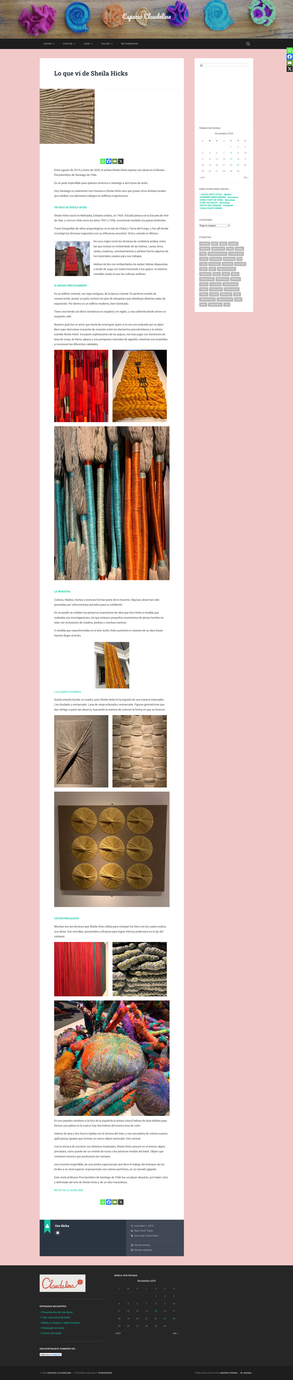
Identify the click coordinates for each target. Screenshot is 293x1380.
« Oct (202, 177)
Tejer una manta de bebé (56, 1317)
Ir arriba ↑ (246, 1373)
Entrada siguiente (143, 1250)
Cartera (239, 249)
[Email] (115, 161)
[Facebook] (109, 161)
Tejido (238, 299)
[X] (120, 161)
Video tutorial (215, 305)
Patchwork (215, 284)
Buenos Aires (218, 249)
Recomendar (129, 43)
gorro (212, 269)
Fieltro (203, 269)
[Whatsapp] (103, 161)
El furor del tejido (51, 1333)
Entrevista (227, 264)
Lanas (216, 274)
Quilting (214, 294)
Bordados (205, 249)
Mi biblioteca (222, 279)
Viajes (150, 1230)
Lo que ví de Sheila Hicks (91, 73)
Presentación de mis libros (57, 1312)
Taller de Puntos (207, 299)
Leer (87, 43)
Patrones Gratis (230, 284)
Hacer (48, 43)
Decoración (215, 259)
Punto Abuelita (232, 289)
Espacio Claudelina (146, 16)
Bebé (215, 244)
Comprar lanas (236, 254)
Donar (203, 264)
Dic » (246, 177)
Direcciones (229, 259)
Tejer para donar (225, 299)
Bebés (223, 244)
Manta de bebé (207, 279)
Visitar (67, 43)
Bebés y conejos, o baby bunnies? (61, 1322)
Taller (105, 43)
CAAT (230, 249)
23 (238, 165)
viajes (203, 305)
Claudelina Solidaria (217, 254)
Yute (227, 305)
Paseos (204, 284)
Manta (235, 274)
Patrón (203, 289)
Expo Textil (139, 1230)
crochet (204, 259)
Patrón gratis (216, 289)
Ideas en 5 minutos (226, 269)
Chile (203, 254)
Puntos (204, 294)
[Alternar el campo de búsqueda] (248, 44)
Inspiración (205, 274)
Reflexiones (226, 294)
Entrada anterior (142, 1245)
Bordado (233, 244)
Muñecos (235, 279)
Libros (225, 274)
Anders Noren (228, 1373)
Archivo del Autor (57, 1233)
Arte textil (139, 1235)
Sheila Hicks (152, 1235)
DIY (239, 259)
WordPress (105, 1373)
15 (231, 159)
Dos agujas (214, 264)
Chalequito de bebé (53, 1327)
